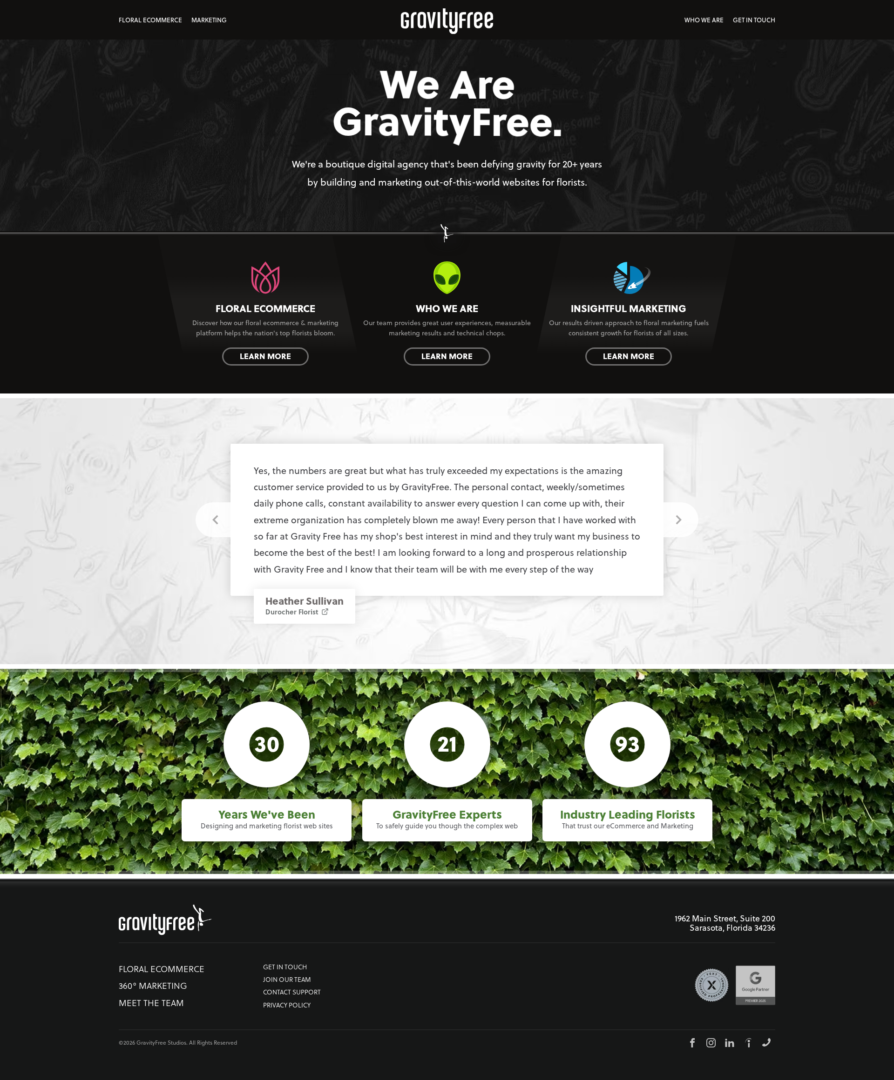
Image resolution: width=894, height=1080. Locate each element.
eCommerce (161, 969)
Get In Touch (754, 20)
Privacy (287, 1005)
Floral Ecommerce (150, 20)
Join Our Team (287, 979)
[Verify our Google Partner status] (755, 985)
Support (292, 992)
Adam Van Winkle (307, 596)
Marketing (209, 20)
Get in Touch (285, 967)
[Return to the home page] (165, 923)
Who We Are (704, 20)
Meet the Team (151, 1003)
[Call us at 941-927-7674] (766, 1042)
